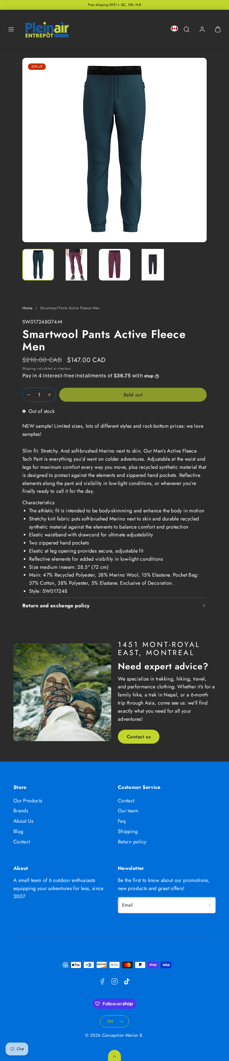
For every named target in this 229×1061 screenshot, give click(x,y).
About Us (23, 821)
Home (27, 308)
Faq (122, 821)
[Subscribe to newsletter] (209, 905)
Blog (18, 831)
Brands (20, 810)
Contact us (139, 736)
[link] (202, 29)
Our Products (27, 800)
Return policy (132, 841)
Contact (21, 841)
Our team (128, 810)
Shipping (29, 368)
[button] (11, 29)
